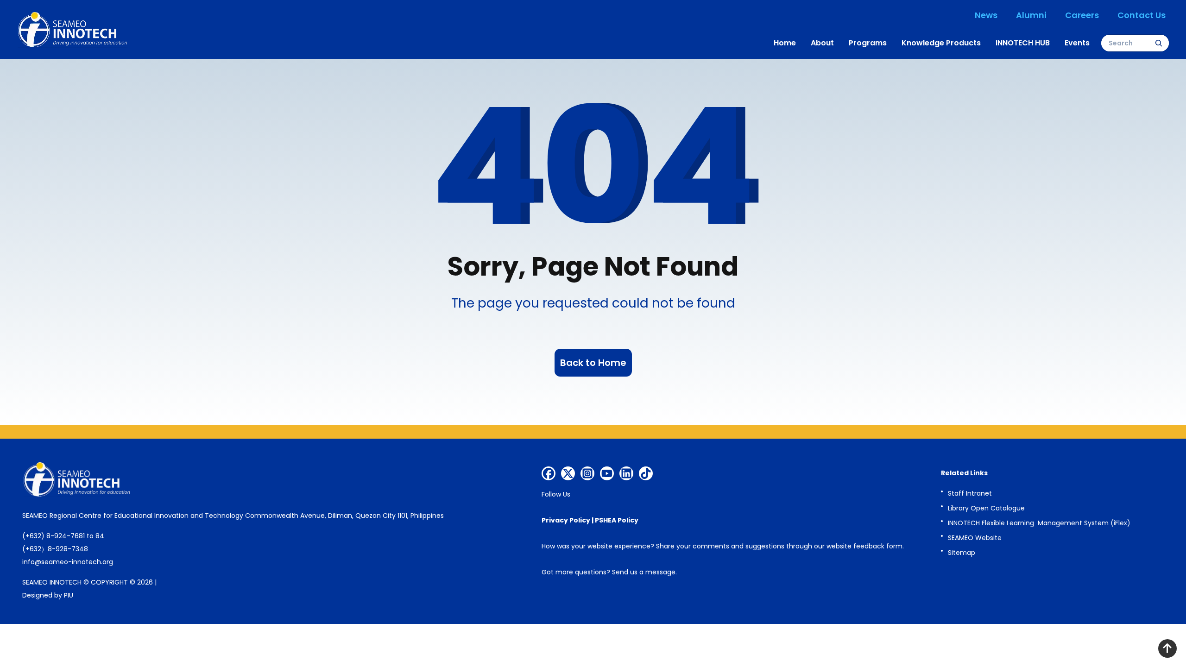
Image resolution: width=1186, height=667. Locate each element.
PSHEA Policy (616, 520)
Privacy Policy (566, 520)
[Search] (1158, 43)
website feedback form (864, 546)
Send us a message (643, 572)
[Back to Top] (1167, 648)
